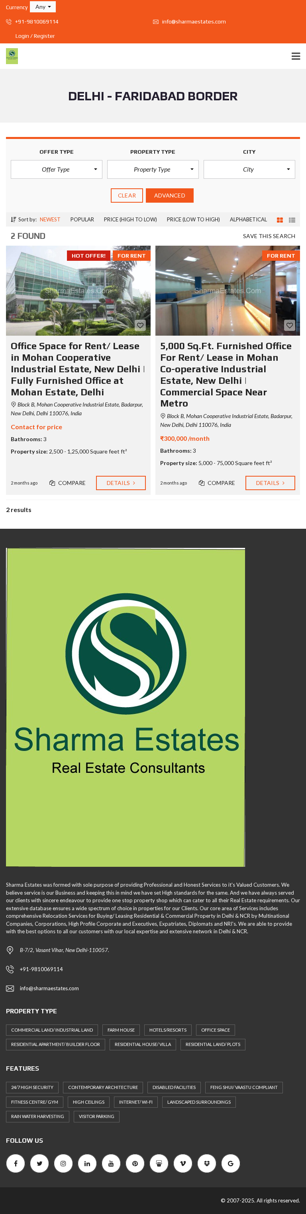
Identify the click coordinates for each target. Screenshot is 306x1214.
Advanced (169, 195)
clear (127, 195)
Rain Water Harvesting (37, 1116)
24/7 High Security (32, 1087)
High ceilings (88, 1102)
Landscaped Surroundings (199, 1102)
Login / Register (35, 36)
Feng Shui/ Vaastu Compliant (244, 1087)
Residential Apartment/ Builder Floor (55, 1044)
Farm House (121, 1029)
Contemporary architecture (103, 1087)
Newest (50, 219)
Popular (82, 219)
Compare (71, 482)
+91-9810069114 (36, 21)
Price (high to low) (130, 219)
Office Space (215, 1029)
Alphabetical (248, 219)
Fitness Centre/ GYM (34, 1102)
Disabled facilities (174, 1087)
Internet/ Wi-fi (136, 1102)
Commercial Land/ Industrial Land (52, 1029)
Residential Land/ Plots (213, 1044)
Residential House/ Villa (143, 1044)
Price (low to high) (193, 219)
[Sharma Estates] (9, 56)
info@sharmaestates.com (193, 21)
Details (119, 482)
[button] (43, 6)
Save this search (269, 236)
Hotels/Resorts (167, 1029)
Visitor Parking (96, 1116)
